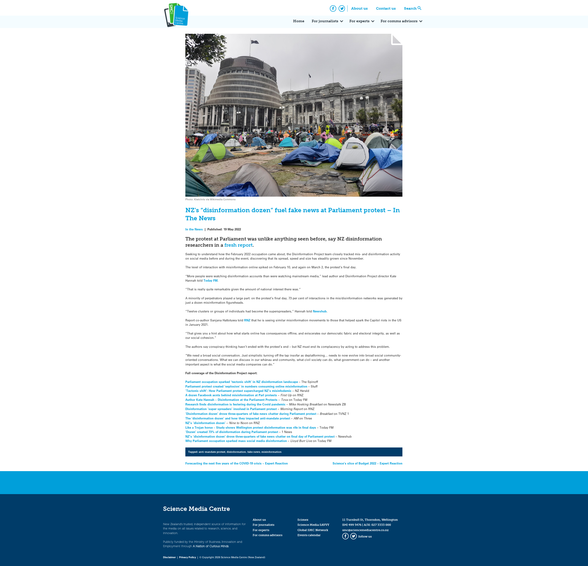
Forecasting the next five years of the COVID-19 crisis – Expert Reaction (236, 463)
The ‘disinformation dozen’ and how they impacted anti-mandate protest (237, 418)
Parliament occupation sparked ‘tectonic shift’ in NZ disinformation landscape (241, 382)
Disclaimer (169, 557)
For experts (359, 21)
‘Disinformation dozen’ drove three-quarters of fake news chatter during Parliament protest (250, 414)
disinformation (236, 451)
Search (410, 8)
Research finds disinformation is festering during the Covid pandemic (235, 404)
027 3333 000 (381, 524)
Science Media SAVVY (313, 524)
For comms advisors (399, 21)
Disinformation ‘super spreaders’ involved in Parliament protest (231, 409)
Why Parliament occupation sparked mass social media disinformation (236, 441)
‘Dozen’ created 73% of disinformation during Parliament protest (231, 432)
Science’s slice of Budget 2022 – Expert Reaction (367, 463)
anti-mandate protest (212, 451)
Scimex (302, 519)
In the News (194, 229)
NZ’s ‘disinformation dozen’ (205, 423)
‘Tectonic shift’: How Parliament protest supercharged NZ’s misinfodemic (238, 391)
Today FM (211, 280)
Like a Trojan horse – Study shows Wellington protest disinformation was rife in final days (250, 427)
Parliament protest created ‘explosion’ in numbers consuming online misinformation (246, 386)
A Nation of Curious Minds (211, 546)
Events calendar (309, 535)
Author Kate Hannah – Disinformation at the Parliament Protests (231, 400)
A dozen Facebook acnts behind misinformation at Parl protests (231, 395)
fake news (253, 451)
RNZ (247, 320)
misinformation (271, 451)
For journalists (325, 21)
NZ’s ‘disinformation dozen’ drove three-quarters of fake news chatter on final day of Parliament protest (260, 436)
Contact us (386, 8)
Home (298, 21)
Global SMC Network (312, 530)
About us (359, 8)
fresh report (238, 245)
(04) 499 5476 (352, 524)
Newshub (320, 311)
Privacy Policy (187, 557)
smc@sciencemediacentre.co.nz (365, 530)
